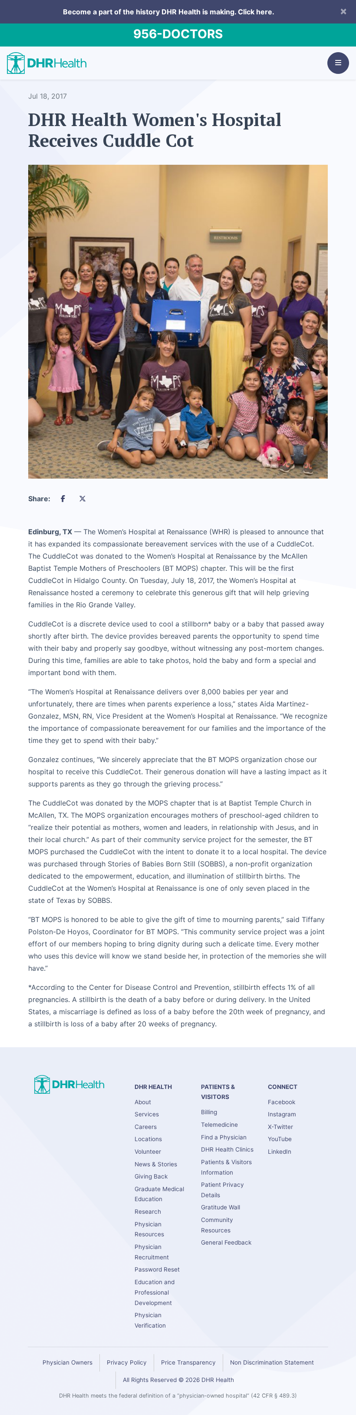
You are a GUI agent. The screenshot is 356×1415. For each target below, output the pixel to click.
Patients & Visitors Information (226, 1167)
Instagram (282, 1114)
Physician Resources (149, 1229)
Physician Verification (150, 1320)
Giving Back (151, 1176)
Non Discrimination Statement (272, 1362)
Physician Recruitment (152, 1252)
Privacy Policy (127, 1362)
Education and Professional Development (155, 1292)
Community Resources (217, 1225)
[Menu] (338, 63)
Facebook (281, 1102)
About (143, 1102)
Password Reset (157, 1269)
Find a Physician (224, 1137)
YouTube (280, 1138)
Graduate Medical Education (159, 1194)
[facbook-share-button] (63, 499)
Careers (146, 1126)
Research (148, 1211)
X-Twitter (280, 1126)
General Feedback (226, 1242)
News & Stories (156, 1164)
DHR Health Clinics (227, 1149)
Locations (148, 1138)
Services (147, 1114)
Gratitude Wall (220, 1207)
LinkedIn (279, 1151)
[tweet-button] (82, 499)
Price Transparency (188, 1362)
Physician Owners (67, 1362)
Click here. (256, 11)
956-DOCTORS (178, 34)
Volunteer (148, 1151)
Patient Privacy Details (222, 1190)
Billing (209, 1112)
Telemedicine (219, 1124)
